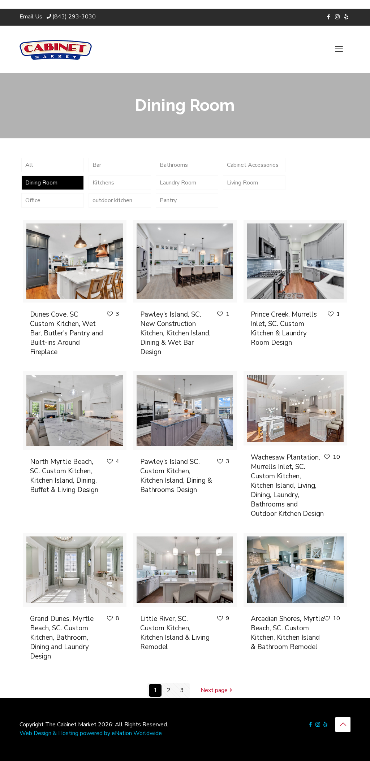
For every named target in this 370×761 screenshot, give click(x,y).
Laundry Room (178, 183)
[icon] (346, 17)
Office (32, 200)
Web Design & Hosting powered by (66, 733)
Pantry (168, 200)
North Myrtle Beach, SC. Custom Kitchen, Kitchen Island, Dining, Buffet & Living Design (64, 476)
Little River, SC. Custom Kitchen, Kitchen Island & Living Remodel (175, 633)
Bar (96, 165)
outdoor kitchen (112, 200)
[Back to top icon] (342, 724)
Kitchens (103, 183)
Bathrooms (174, 165)
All (29, 165)
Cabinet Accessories (253, 165)
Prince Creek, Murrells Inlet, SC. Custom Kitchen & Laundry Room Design (284, 328)
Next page (214, 690)
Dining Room (41, 183)
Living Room (242, 183)
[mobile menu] (339, 49)
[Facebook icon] (328, 17)
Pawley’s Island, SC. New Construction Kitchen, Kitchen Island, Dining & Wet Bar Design (175, 333)
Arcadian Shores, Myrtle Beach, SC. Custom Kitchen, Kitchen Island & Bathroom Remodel (287, 633)
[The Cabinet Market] (56, 49)
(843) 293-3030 (74, 17)
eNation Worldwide (137, 733)
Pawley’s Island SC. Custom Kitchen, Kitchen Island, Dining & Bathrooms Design (176, 476)
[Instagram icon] (337, 17)
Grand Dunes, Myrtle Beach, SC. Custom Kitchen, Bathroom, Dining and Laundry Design (62, 637)
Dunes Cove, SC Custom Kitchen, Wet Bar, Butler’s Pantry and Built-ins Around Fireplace (66, 333)
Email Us (31, 17)
